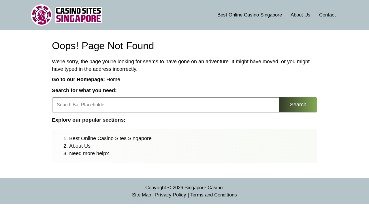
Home (113, 79)
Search (298, 104)
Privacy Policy (170, 195)
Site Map (141, 195)
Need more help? (89, 153)
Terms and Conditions (213, 195)
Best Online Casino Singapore (249, 15)
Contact (327, 15)
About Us (300, 15)
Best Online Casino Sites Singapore (110, 138)
